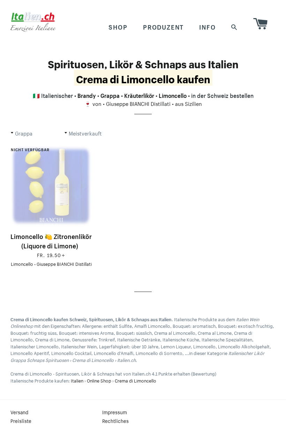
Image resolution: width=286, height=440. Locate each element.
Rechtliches (115, 420)
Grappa (110, 94)
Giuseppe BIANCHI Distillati (138, 103)
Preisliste (20, 420)
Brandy (86, 94)
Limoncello (173, 94)
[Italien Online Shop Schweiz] (33, 21)
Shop (118, 26)
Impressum (114, 412)
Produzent (163, 26)
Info (207, 26)
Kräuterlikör (139, 94)
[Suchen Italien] (234, 26)
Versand (19, 412)
